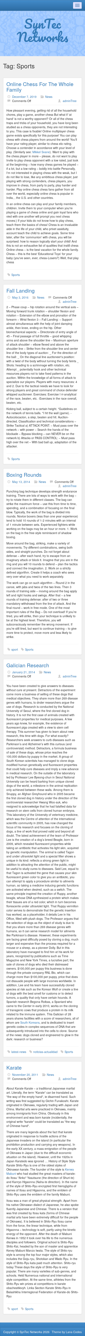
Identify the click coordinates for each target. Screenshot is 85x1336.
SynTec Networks (42, 30)
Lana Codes (74, 1332)
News (48, 97)
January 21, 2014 (23, 672)
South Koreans (30, 1022)
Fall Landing (20, 290)
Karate (14, 1067)
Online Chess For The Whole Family (39, 86)
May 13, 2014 (21, 482)
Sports (15, 275)
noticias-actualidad (45, 1052)
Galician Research (27, 665)
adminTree (70, 101)
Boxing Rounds (24, 474)
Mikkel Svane (41, 152)
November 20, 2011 (25, 1074)
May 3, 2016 (20, 297)
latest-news (18, 1052)
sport (14, 649)
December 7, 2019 (24, 97)
